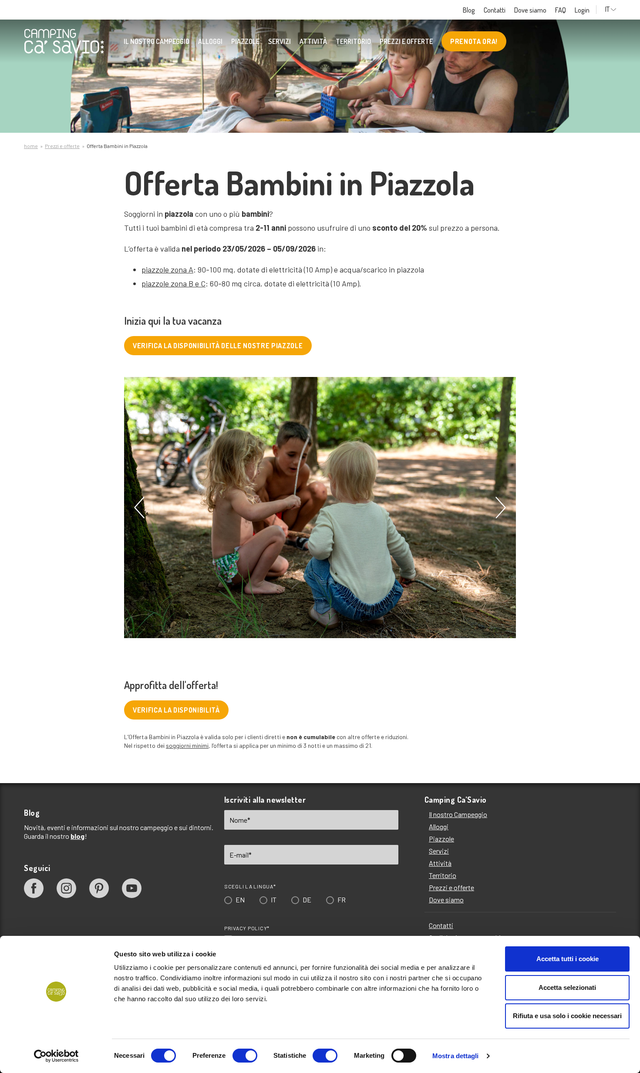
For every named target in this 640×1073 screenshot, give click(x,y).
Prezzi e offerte (406, 41)
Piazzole (245, 41)
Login (582, 10)
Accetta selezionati (567, 987)
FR (341, 899)
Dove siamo (530, 10)
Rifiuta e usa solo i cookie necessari (567, 1015)
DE (307, 899)
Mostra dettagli (455, 1056)
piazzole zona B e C (173, 283)
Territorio (353, 41)
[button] (139, 507)
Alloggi (210, 41)
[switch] (244, 1056)
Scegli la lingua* (250, 886)
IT (607, 9)
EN (240, 899)
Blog (469, 10)
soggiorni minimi (187, 745)
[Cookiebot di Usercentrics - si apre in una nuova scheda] (56, 1056)
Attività (313, 41)
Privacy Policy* (246, 928)
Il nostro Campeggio (156, 41)
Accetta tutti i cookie (567, 958)
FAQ (560, 10)
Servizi (279, 41)
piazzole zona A (167, 269)
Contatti (494, 10)
